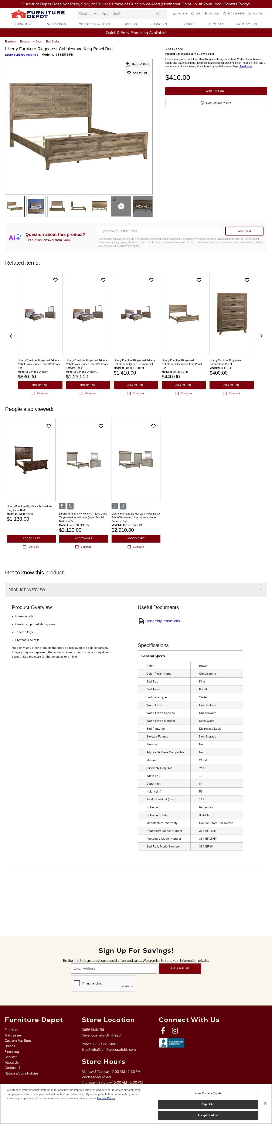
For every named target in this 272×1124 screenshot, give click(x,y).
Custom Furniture (95, 24)
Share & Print (140, 64)
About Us (216, 24)
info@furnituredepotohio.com (113, 1049)
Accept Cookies (208, 1115)
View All (142, 206)
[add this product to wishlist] (55, 280)
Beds (38, 41)
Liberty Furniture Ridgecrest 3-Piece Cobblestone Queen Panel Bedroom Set (39, 364)
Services (187, 24)
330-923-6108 (104, 1044)
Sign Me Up (180, 968)
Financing (158, 24)
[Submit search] (158, 14)
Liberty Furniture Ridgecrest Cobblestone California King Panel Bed (182, 364)
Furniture (24, 24)
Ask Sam (244, 231)
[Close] (265, 1103)
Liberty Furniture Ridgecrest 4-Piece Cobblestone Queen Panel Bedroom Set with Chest (87, 364)
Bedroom (25, 41)
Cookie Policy (106, 1098)
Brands (130, 24)
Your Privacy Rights (208, 1093)
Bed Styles (53, 41)
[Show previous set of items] (10, 336)
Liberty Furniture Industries (21, 54)
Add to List (140, 73)
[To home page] (38, 13)
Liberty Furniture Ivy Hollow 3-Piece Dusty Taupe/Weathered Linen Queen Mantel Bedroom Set (83, 517)
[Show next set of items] (261, 336)
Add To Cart (216, 91)
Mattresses (55, 24)
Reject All (208, 1104)
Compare (42, 393)
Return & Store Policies (21, 1073)
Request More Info (218, 102)
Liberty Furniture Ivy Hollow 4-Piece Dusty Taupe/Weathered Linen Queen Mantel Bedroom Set (136, 517)
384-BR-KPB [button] (64, 54)
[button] (174, 13)
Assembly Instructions (163, 621)
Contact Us (247, 24)
